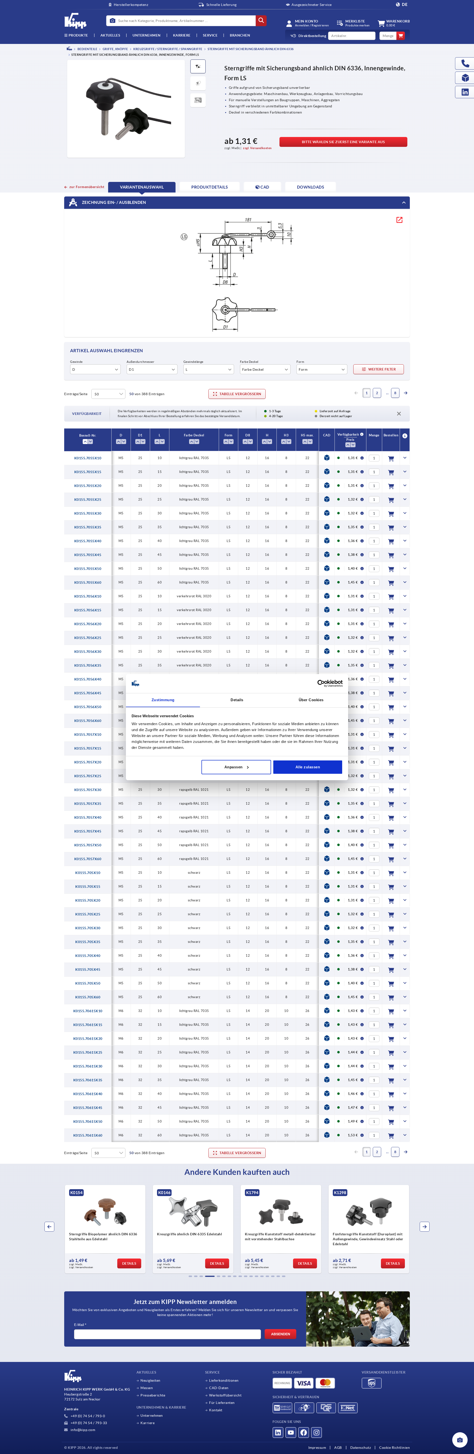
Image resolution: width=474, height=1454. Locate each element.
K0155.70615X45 (87, 1108)
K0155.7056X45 (87, 693)
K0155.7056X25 (87, 638)
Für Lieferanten (222, 1403)
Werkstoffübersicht (225, 1395)
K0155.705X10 (87, 873)
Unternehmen (147, 35)
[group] (105, 1229)
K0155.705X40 (87, 956)
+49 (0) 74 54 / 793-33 (88, 1423)
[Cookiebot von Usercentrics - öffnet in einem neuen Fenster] (321, 683)
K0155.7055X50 (87, 569)
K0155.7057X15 (87, 748)
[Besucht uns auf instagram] (316, 1432)
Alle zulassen (308, 767)
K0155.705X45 (87, 969)
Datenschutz (360, 1447)
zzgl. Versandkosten (257, 148)
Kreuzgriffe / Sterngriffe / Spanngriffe (167, 49)
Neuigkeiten (150, 1380)
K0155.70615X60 (87, 1135)
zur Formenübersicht (86, 187)
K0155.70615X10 (87, 1011)
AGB (338, 1447)
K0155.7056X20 (87, 624)
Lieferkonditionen (224, 1380)
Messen (146, 1388)
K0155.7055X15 (87, 472)
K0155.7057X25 (87, 776)
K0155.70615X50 (87, 1122)
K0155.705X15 (87, 887)
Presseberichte (152, 1395)
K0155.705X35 (87, 942)
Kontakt (215, 1410)
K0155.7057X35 (87, 804)
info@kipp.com (82, 1430)
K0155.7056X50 (87, 707)
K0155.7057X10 (87, 735)
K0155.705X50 (87, 983)
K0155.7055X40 (87, 541)
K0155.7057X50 (87, 845)
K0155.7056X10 (87, 596)
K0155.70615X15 (87, 1025)
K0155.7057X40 (87, 817)
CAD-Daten (219, 1388)
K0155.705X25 (87, 914)
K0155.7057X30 (87, 790)
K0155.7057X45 (87, 831)
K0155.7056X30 (87, 652)
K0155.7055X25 (87, 500)
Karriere (182, 35)
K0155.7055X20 (87, 486)
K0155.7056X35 (87, 665)
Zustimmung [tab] (163, 700)
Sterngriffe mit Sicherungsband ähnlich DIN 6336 (250, 49)
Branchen (240, 35)
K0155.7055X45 (87, 555)
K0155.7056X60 (87, 721)
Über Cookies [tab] (311, 700)
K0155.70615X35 (87, 1080)
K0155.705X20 (87, 900)
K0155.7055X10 (87, 458)
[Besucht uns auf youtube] (290, 1432)
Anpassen (233, 767)
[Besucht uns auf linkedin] (278, 1432)
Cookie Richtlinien (394, 1448)
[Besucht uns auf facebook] (303, 1432)
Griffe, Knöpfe (115, 49)
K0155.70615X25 (87, 1052)
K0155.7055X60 (87, 582)
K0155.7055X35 (87, 527)
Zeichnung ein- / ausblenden (113, 202)
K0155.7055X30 (87, 513)
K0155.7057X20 (87, 762)
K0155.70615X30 (87, 1066)
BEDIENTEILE (87, 49)
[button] (190, 1276)
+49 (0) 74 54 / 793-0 (87, 1416)
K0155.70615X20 (87, 1039)
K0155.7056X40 (87, 679)
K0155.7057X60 (87, 859)
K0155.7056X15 (87, 610)
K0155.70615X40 (87, 1094)
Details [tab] (237, 700)
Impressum (317, 1447)
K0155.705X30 (87, 928)
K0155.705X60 (87, 997)
